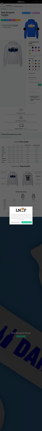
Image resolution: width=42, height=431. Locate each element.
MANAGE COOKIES (15, 222)
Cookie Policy (27, 218)
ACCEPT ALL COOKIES (27, 222)
